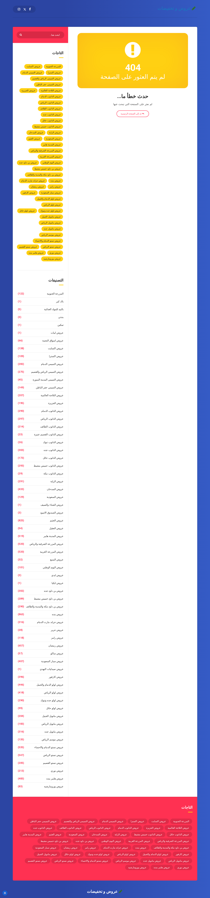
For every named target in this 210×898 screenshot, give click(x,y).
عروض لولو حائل (27, 210)
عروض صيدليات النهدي (51, 669)
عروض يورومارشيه (52, 258)
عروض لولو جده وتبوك (50, 210)
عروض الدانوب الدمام (51, 96)
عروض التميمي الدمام (32, 72)
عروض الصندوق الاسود (51, 512)
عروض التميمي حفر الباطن (48, 84)
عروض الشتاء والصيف (52, 505)
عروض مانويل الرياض (51, 222)
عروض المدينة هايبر (52, 144)
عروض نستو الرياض (52, 246)
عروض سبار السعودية (51, 192)
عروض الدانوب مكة (53, 473)
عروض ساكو (57, 653)
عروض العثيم (34, 138)
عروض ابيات (57, 333)
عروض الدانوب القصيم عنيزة (48, 434)
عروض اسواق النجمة (52, 340)
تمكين (60, 325)
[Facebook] (30, 9)
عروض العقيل (56, 528)
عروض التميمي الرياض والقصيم (46, 78)
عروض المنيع (56, 559)
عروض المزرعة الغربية (50, 156)
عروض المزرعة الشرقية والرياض (46, 150)
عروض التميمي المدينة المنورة (48, 379)
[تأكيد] (21, 34)
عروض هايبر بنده (36, 252)
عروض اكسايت (33, 66)
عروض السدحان (36, 132)
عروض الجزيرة (28, 90)
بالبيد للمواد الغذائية (53, 309)
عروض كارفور (29, 192)
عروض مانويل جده (52, 228)
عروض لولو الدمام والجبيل (49, 198)
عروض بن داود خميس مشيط (47, 168)
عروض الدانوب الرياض (50, 102)
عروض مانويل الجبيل (51, 216)
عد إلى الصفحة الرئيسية (131, 113)
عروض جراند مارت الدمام (33, 180)
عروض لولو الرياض (52, 204)
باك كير (59, 301)
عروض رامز (55, 186)
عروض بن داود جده (28, 162)
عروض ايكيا (57, 583)
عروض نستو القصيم (28, 246)
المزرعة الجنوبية (53, 66)
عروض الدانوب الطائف (50, 108)
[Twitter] (24, 9)
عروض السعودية (53, 138)
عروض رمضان (37, 186)
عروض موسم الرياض (51, 234)
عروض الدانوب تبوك (53, 442)
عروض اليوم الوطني (51, 162)
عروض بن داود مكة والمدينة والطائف (44, 174)
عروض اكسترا (54, 72)
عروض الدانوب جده (52, 114)
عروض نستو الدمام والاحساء (48, 240)
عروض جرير (57, 630)
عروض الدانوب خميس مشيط (47, 126)
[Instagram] (19, 9)
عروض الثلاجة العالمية (51, 90)
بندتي (60, 317)
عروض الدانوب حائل (51, 120)
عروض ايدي (57, 575)
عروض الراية (55, 132)
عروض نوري (55, 252)
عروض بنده (56, 180)
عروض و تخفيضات (175, 8)
